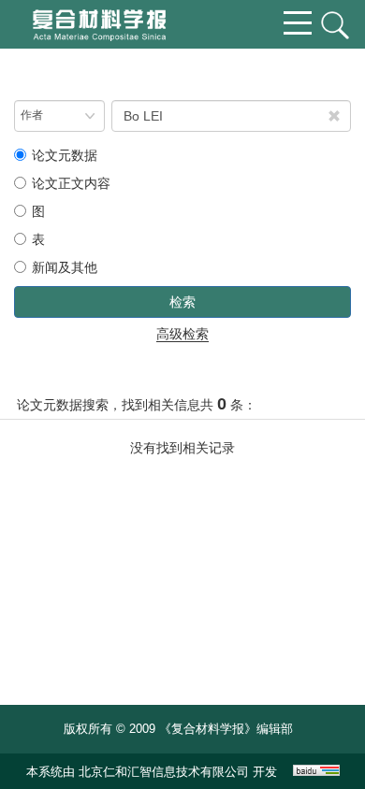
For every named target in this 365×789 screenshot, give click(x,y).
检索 (182, 301)
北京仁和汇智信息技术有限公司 (164, 772)
